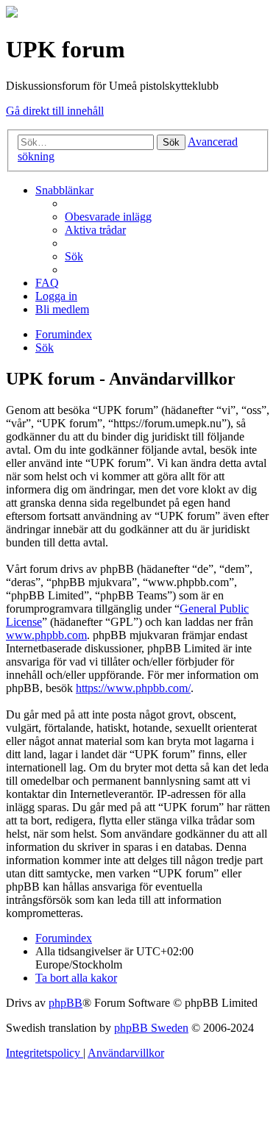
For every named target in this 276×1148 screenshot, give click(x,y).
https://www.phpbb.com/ (133, 688)
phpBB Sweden (151, 1028)
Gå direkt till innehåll (55, 110)
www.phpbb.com (46, 635)
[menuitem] (108, 216)
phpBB (65, 1003)
